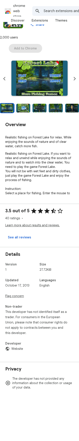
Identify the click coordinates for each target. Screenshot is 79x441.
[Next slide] (74, 78)
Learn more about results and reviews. (32, 225)
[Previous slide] (4, 78)
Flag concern (14, 296)
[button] (39, 78)
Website (17, 349)
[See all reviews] (19, 237)
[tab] (17, 20)
